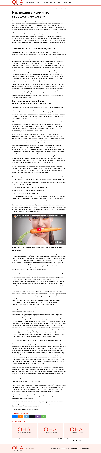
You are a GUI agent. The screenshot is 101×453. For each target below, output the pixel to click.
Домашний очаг (29, 2)
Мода (59, 2)
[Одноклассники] (20, 416)
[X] (32, 416)
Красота (46, 2)
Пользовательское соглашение (80, 448)
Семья (65, 2)
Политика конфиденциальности (60, 448)
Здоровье (38, 2)
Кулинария (53, 2)
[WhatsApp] (43, 416)
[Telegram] (26, 416)
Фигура (71, 2)
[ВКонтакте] (15, 416)
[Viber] (38, 416)
